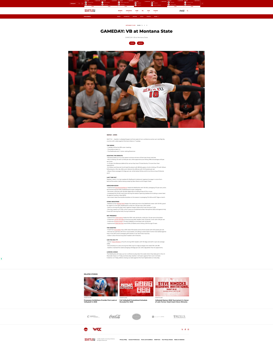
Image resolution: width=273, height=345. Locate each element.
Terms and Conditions (147, 339)
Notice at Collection (179, 339)
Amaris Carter (118, 221)
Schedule (126, 16)
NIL (143, 10)
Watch (141, 43)
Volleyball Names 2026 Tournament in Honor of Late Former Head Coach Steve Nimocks (172, 301)
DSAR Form (157, 339)
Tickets (155, 10)
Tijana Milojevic (116, 242)
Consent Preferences (134, 339)
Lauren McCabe (119, 219)
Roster (135, 16)
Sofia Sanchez (119, 223)
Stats (141, 16)
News (118, 16)
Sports (120, 10)
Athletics (129, 10)
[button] (82, 3)
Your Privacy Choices (167, 339)
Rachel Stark (121, 203)
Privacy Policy (123, 339)
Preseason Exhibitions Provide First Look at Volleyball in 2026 (100, 301)
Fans (136, 10)
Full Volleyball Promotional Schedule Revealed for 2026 (133, 301)
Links (92, 6)
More (155, 16)
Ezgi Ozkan (117, 229)
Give (148, 10)
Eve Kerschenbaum (121, 187)
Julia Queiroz (119, 217)
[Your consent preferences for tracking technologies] (1, 258)
